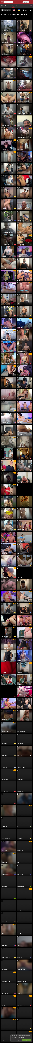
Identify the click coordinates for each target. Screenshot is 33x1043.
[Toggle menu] (2, 2)
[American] (14, 10)
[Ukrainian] (19, 10)
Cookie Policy (21, 1037)
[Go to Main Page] (10, 2)
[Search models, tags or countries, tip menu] (31, 6)
